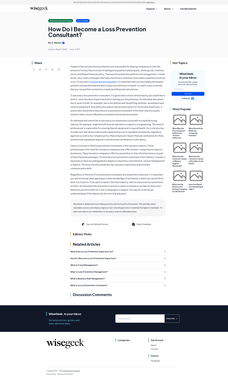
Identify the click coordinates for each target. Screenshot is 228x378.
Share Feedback (143, 224)
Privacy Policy (51, 374)
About (153, 345)
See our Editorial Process (97, 224)
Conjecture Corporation (71, 371)
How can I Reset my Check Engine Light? (196, 186)
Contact (154, 349)
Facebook (155, 361)
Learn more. (150, 2)
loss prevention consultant (103, 81)
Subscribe (188, 94)
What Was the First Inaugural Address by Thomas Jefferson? (178, 133)
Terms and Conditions (65, 374)
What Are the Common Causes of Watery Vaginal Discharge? (179, 161)
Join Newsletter (188, 8)
